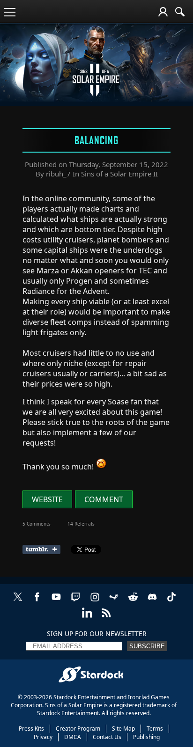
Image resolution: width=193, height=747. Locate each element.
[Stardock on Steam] (114, 602)
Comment (103, 499)
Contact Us (107, 737)
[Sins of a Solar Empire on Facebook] (37, 602)
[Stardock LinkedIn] (87, 618)
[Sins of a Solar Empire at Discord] (152, 602)
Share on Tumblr (44, 549)
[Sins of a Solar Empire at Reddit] (133, 602)
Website (47, 499)
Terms (155, 728)
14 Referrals (81, 523)
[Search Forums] (180, 11)
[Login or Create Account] (163, 11)
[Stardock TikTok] (171, 602)
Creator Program (78, 728)
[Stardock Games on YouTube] (56, 602)
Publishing (146, 737)
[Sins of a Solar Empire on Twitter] (18, 602)
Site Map (123, 728)
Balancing (96, 140)
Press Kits (31, 728)
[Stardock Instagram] (95, 602)
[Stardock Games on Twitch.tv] (75, 602)
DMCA (72, 737)
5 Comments (36, 523)
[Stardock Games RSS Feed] (106, 618)
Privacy (43, 737)
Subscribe (147, 646)
